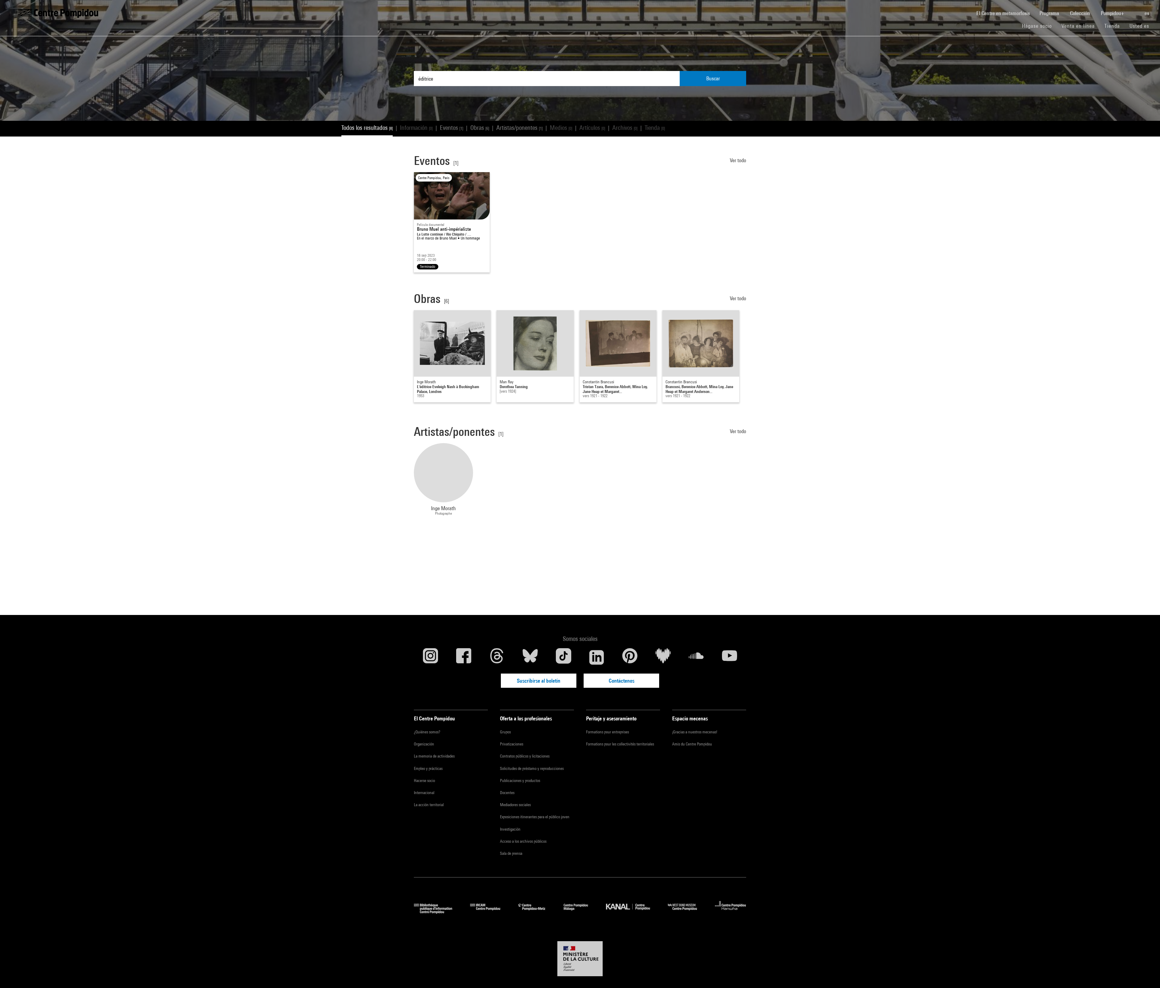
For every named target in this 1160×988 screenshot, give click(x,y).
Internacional (424, 792)
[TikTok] (563, 657)
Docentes (507, 792)
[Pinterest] (629, 657)
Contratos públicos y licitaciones (524, 756)
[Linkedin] (596, 657)
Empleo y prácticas (428, 768)
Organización (424, 744)
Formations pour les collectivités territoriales (620, 744)
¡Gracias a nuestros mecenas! (694, 731)
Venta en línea (1078, 26)
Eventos (451, 127)
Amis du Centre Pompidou (692, 744)
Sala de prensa (511, 853)
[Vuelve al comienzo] (1146, 974)
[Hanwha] (730, 912)
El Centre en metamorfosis (1005, 13)
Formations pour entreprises (607, 731)
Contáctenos (621, 680)
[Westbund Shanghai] (687, 912)
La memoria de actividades (434, 756)
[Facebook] (463, 657)
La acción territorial (429, 804)
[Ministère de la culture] (580, 958)
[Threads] (497, 657)
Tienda (1114, 25)
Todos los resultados (367, 127)
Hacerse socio (424, 780)
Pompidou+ (1113, 13)
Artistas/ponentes (519, 127)
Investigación (510, 829)
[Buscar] (1135, 10)
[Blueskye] (530, 657)
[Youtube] (729, 657)
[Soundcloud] (696, 657)
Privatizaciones (511, 744)
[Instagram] (430, 657)
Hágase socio (1039, 25)
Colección (1080, 13)
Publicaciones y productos (520, 780)
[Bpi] (437, 912)
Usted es (1140, 26)
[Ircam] (489, 912)
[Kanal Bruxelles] (632, 912)
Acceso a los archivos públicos (523, 841)
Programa (1049, 13)
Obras (479, 127)
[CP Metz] (536, 912)
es (1147, 13)
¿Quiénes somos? (427, 731)
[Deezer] (663, 657)
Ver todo (738, 160)
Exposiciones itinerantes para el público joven (534, 816)
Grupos (505, 731)
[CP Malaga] (580, 912)
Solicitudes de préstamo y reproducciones (532, 768)
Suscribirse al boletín (538, 680)
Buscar (713, 78)
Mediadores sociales (515, 804)
